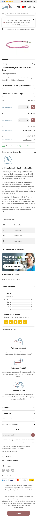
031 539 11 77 (9, 457)
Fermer (18, 513)
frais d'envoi (8, 107)
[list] (18, 45)
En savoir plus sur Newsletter (9, 451)
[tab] (18, 85)
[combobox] (20, 13)
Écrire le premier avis (9, 74)
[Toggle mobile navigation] (2, 13)
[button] (24, 7)
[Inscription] (33, 435)
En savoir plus (23, 25)
